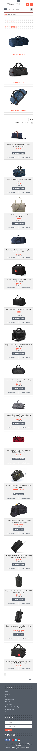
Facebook (9, 740)
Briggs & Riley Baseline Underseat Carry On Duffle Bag (18, 345)
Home (5, 14)
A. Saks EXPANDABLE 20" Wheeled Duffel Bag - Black (18, 486)
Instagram (6, 740)
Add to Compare (26, 157)
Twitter (16, 740)
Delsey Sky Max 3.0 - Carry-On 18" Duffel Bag (18, 180)
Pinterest (13, 740)
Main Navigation (5, 9)
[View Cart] (31, 4)
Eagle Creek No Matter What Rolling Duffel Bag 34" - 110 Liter (18, 251)
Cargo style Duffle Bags (18, 54)
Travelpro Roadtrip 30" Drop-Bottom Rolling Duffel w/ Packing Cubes (19, 556)
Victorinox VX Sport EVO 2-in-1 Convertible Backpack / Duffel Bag (18, 451)
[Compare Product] (27, 4)
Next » (32, 119)
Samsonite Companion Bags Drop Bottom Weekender (18, 215)
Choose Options (19, 153)
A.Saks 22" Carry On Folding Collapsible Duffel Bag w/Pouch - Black (19, 521)
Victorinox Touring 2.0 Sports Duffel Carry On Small (18, 380)
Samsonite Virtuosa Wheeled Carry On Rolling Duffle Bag (18, 145)
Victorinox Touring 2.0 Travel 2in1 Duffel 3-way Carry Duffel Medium (18, 416)
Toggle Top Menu (18, 1)
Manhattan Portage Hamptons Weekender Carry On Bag (18, 280)
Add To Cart (19, 494)
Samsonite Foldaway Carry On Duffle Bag (18, 309)
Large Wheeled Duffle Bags (18, 110)
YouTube (19, 740)
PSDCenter (18, 749)
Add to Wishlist (11, 157)
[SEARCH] (31, 9)
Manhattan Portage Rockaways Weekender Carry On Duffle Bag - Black (19, 662)
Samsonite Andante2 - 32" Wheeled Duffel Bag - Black (18, 627)
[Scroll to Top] (31, 679)
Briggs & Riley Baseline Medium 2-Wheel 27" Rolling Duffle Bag (18, 591)
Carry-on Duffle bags (18, 82)
